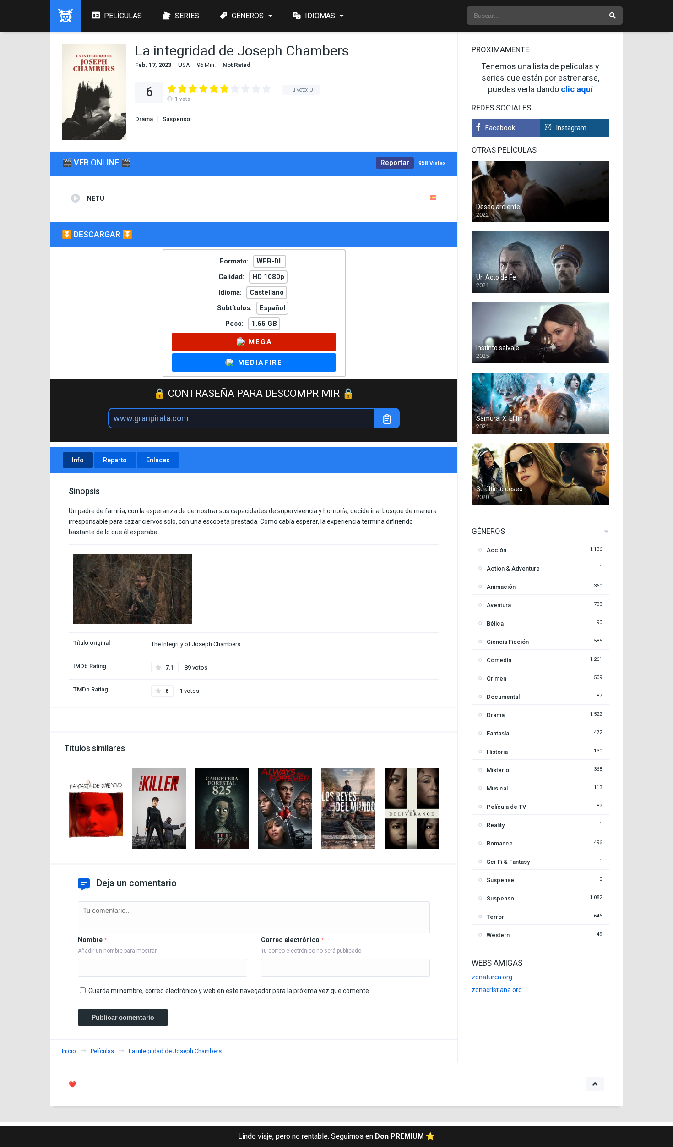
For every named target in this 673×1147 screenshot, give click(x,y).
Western (498, 935)
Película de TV (506, 806)
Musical (497, 788)
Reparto (115, 460)
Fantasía (498, 733)
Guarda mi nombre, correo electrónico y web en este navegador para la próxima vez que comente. (229, 990)
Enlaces (158, 460)
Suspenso (176, 119)
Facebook (500, 128)
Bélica (495, 623)
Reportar (394, 163)
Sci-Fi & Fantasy (508, 861)
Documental (503, 696)
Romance (500, 843)
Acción (496, 550)
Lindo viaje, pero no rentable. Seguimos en (336, 1136)
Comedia (499, 660)
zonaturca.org (492, 977)
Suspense (500, 880)
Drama (144, 119)
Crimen (496, 678)
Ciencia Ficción (508, 641)
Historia (497, 751)
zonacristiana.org (497, 989)
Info (78, 460)
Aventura (499, 605)
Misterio (498, 770)
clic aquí (577, 89)
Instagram (571, 128)
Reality (496, 825)
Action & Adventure (513, 568)
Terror (495, 916)
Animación (501, 586)
